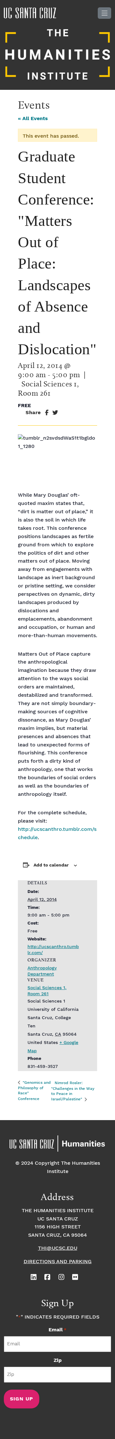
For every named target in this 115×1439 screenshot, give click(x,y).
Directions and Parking (58, 1261)
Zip (58, 1360)
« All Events (33, 118)
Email (57, 1330)
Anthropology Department (42, 971)
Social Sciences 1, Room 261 (46, 991)
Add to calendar (51, 865)
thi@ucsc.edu (57, 1248)
